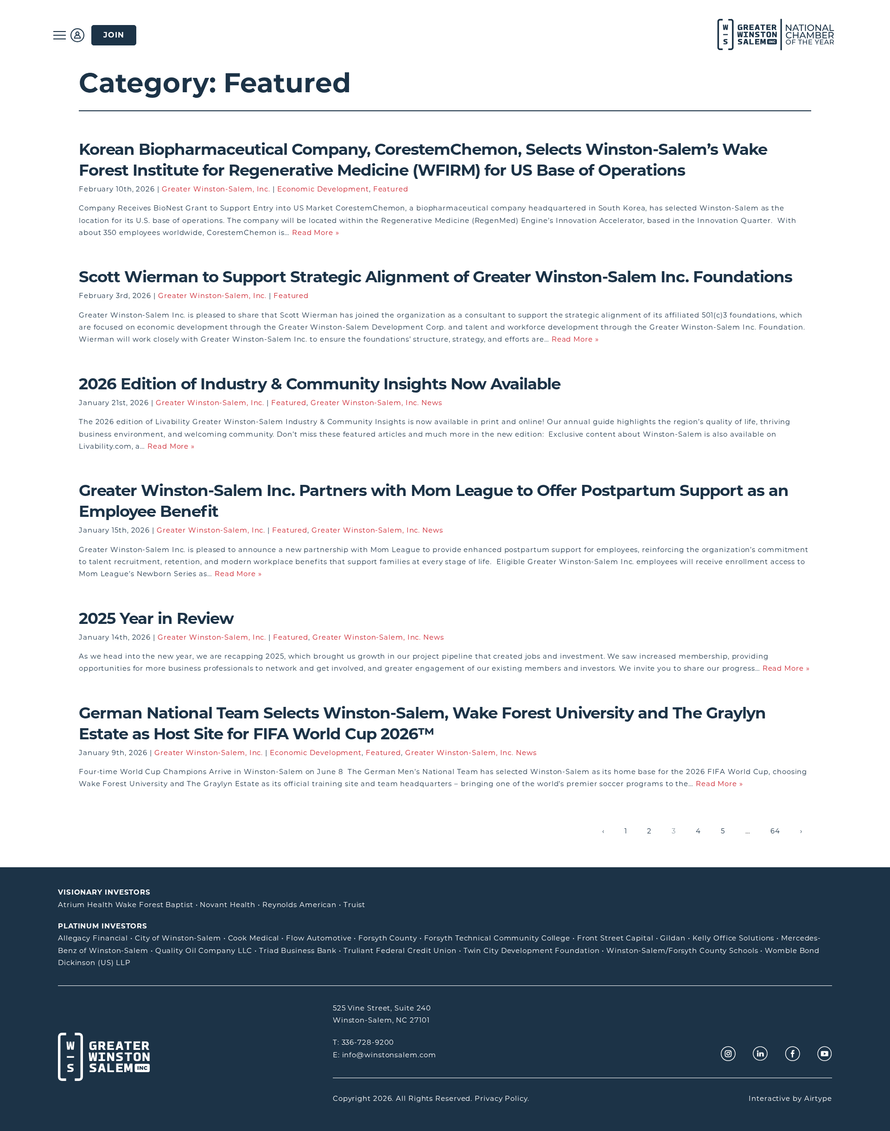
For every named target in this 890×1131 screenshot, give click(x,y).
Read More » (315, 232)
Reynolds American (299, 904)
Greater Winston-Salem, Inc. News (376, 402)
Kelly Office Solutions (734, 938)
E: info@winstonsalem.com (384, 1054)
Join (113, 35)
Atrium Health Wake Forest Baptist (125, 904)
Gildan (672, 938)
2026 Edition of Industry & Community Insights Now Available (319, 384)
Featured (390, 188)
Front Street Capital (615, 938)
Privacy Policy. (502, 1098)
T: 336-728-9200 (363, 1042)
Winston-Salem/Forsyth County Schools (682, 950)
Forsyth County (387, 938)
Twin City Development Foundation (532, 950)
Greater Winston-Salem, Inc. (216, 188)
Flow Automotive (319, 938)
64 (775, 830)
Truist (354, 904)
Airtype (818, 1098)
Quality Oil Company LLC (204, 950)
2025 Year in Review (156, 618)
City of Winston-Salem (178, 938)
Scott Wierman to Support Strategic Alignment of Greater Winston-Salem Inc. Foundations (437, 276)
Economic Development (323, 188)
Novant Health (227, 904)
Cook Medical (254, 938)
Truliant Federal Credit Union (400, 950)
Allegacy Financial (93, 938)
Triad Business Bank (298, 950)
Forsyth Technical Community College (497, 938)
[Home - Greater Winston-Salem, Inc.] (771, 35)
